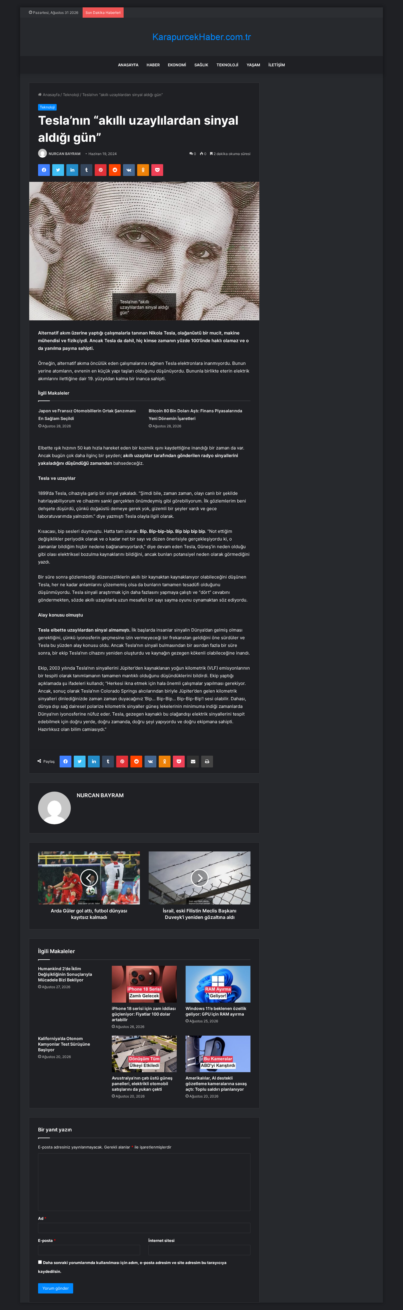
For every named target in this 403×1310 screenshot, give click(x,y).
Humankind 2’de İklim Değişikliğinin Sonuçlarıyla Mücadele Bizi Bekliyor (65, 974)
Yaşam (253, 64)
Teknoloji (227, 64)
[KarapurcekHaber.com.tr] (201, 37)
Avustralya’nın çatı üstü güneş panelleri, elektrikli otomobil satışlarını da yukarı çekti (142, 1083)
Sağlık (201, 64)
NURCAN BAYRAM (65, 153)
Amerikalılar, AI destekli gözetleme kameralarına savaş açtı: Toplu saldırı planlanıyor (216, 1083)
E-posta (47, 1240)
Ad (42, 1218)
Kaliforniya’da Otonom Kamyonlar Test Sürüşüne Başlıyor (64, 1044)
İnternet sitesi (161, 1240)
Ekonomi (177, 64)
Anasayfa (128, 64)
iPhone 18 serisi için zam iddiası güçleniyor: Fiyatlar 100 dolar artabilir (144, 1014)
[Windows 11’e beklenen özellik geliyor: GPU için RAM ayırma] (218, 984)
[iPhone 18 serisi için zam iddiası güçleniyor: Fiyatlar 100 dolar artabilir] (144, 984)
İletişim (276, 64)
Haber (153, 64)
